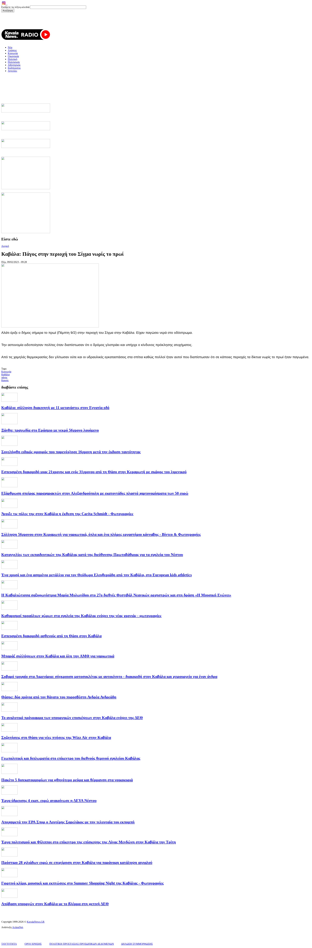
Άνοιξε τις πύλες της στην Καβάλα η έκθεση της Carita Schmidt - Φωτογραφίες (67, 514)
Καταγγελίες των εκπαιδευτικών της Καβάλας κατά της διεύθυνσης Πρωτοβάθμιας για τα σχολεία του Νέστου (92, 554)
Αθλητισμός (14, 65)
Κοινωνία (13, 53)
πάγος (4, 377)
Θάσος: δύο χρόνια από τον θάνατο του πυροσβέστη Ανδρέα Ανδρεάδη (58, 697)
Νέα (10, 47)
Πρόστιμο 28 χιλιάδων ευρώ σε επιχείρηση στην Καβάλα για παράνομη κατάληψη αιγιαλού (76, 862)
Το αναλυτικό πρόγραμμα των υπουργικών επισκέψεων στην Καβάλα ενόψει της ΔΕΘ (72, 718)
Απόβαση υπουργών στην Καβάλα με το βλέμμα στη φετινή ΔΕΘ (55, 904)
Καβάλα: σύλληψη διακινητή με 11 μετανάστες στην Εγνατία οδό (55, 407)
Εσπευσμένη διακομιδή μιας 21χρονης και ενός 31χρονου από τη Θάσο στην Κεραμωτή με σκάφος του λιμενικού (94, 472)
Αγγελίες (12, 70)
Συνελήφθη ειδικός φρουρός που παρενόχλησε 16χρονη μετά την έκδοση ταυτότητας (71, 452)
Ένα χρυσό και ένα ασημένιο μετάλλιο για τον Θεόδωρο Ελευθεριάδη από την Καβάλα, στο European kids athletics (96, 575)
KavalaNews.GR (36, 921)
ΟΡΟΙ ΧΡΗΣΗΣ (33, 943)
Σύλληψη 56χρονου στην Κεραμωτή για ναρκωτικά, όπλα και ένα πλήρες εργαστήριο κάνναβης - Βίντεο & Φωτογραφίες (101, 534)
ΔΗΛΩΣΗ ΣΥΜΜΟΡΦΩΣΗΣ (137, 943)
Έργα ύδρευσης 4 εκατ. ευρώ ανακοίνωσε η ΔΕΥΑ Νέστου (49, 800)
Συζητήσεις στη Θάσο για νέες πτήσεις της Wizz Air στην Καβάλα (56, 737)
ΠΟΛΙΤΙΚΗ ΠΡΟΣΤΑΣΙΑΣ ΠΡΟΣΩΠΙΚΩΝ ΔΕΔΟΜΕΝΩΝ (81, 943)
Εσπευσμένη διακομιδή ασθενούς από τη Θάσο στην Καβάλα (51, 636)
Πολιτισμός (14, 62)
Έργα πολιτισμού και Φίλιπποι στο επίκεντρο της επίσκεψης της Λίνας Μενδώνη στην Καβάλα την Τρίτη (88, 842)
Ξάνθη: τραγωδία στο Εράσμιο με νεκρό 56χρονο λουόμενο (50, 430)
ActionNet (17, 927)
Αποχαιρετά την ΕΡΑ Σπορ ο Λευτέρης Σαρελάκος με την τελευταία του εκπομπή (68, 822)
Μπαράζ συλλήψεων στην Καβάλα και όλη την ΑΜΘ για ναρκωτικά (57, 656)
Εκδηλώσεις (14, 67)
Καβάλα (5, 374)
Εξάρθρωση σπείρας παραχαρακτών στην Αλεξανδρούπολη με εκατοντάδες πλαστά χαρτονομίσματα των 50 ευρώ (94, 493)
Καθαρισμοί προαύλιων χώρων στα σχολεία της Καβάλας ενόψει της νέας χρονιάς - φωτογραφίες (81, 616)
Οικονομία (13, 56)
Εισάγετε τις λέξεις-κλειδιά (15, 7)
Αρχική (5, 246)
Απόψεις (12, 50)
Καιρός (5, 380)
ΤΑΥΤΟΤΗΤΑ (9, 943)
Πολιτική (12, 59)
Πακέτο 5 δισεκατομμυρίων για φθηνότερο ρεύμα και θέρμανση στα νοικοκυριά (67, 780)
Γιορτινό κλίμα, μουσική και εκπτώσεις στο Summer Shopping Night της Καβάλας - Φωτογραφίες (82, 883)
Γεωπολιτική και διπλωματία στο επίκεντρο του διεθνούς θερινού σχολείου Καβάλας (70, 758)
